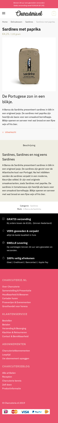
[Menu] (3, 13)
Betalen (6, 324)
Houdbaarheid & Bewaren (15, 294)
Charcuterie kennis (11, 380)
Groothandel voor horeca (15, 306)
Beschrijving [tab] (29, 145)
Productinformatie (11, 388)
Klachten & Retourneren (14, 332)
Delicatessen (16, 22)
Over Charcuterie (11, 286)
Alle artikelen (9, 372)
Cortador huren (10, 298)
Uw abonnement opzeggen (15, 358)
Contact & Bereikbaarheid (15, 336)
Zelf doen (7, 384)
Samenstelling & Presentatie (16, 290)
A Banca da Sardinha (32, 209)
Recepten (7, 376)
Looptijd (6, 354)
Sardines (29, 22)
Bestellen (7, 320)
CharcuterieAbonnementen (16, 350)
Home (5, 22)
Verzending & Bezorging (14, 328)
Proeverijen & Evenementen (16, 302)
